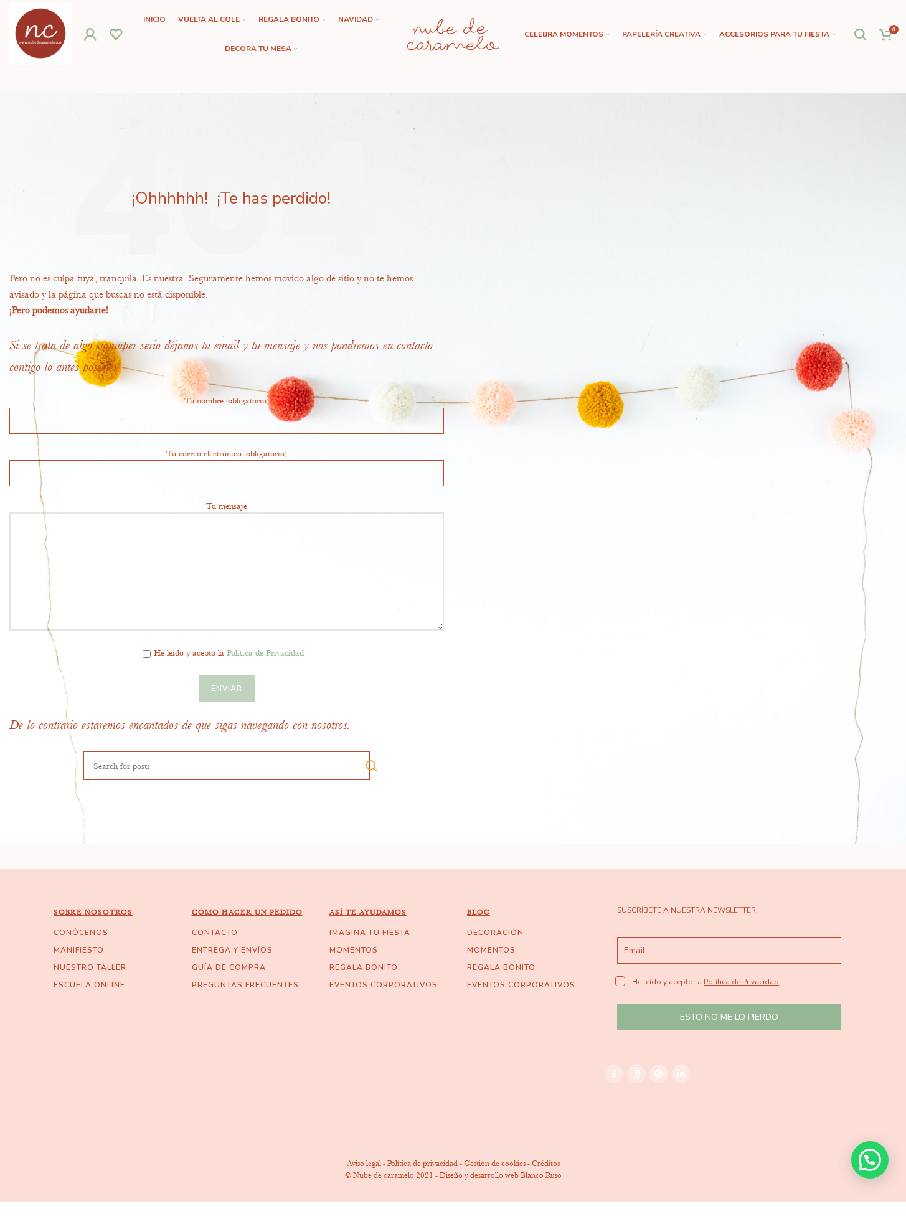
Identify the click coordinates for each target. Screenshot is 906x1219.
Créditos (546, 1163)
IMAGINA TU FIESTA (369, 933)
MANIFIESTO (79, 950)
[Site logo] (40, 33)
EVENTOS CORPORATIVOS (383, 985)
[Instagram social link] (636, 1074)
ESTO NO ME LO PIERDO (729, 1017)
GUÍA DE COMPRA (229, 967)
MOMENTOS (353, 950)
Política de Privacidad (265, 652)
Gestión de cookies (495, 1163)
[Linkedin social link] (681, 1074)
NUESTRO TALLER (90, 967)
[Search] (861, 34)
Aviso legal (364, 1163)
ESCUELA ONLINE (89, 985)
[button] (870, 1160)
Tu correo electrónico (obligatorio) (226, 453)
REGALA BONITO (363, 967)
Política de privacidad (422, 1163)
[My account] (90, 34)
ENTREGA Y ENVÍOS (232, 950)
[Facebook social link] (614, 1074)
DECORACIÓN (495, 933)
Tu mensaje (226, 506)
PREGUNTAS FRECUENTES (245, 985)
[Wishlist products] (116, 34)
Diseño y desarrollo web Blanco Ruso (501, 1175)
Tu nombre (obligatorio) (226, 400)
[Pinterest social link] (658, 1074)
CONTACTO (215, 933)
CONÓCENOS (81, 933)
